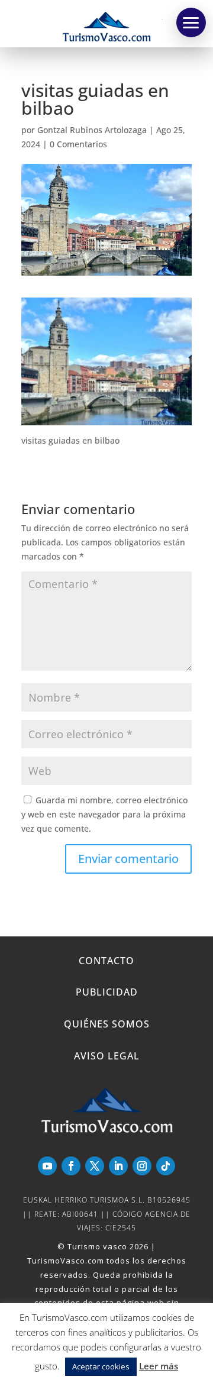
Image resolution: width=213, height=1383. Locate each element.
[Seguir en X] (94, 1165)
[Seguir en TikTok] (165, 1165)
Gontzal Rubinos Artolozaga (92, 129)
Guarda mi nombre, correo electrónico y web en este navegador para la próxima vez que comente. (104, 814)
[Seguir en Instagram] (142, 1165)
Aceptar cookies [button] (101, 1366)
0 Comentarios (78, 144)
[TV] (191, 22)
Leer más (158, 1366)
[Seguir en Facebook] (71, 1165)
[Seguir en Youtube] (47, 1165)
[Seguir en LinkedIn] (118, 1165)
